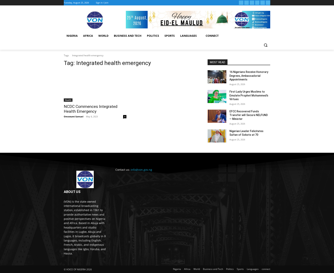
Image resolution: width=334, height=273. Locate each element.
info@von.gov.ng (141, 169)
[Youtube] (268, 3)
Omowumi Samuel (73, 116)
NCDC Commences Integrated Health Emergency (91, 109)
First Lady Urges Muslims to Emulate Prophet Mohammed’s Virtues (248, 95)
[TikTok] (252, 3)
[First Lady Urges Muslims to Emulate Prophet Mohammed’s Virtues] (217, 96)
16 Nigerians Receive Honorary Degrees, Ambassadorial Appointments (248, 75)
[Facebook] (241, 3)
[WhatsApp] (262, 3)
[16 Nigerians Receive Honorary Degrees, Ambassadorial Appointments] (217, 76)
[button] (265, 45)
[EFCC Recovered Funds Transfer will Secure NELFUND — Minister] (217, 116)
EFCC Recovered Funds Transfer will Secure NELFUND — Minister (248, 115)
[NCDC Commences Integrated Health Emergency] (95, 86)
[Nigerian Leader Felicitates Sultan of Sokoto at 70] (217, 135)
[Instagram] (246, 3)
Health (68, 100)
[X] (257, 3)
